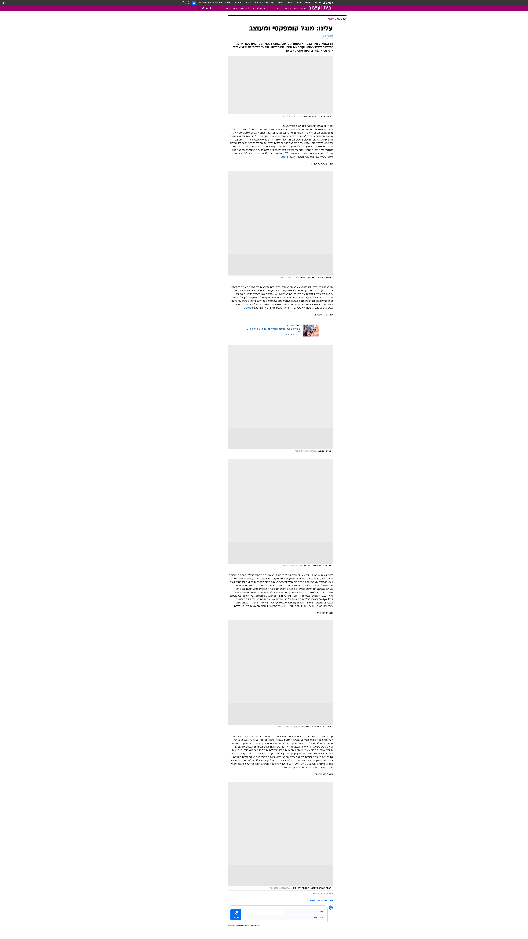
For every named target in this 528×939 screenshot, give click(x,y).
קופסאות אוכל (317, 894)
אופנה (227, 3)
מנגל (331, 894)
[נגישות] (4, 3)
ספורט (308, 3)
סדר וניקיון (253, 8)
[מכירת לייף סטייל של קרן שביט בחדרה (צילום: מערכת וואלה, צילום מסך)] (280, 674)
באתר (285, 157)
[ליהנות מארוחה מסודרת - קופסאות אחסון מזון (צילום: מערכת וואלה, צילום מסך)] (280, 836)
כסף (273, 3)
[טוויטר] (203, 8)
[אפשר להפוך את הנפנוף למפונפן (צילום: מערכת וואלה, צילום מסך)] (280, 87)
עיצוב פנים (263, 8)
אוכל (266, 3)
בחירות (299, 3)
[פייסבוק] (199, 8)
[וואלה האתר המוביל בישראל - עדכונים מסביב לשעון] (328, 2)
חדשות (317, 3)
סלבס (280, 3)
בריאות (257, 3)
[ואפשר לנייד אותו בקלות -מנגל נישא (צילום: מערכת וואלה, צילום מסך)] (280, 225)
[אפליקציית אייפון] (206, 8)
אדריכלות (244, 8)
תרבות (289, 3)
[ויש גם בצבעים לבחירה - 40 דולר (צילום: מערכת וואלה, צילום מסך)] (280, 513)
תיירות (248, 3)
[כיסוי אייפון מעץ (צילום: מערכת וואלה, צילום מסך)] (280, 399)
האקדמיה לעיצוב (291, 8)
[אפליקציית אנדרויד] (210, 8)
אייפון (326, 894)
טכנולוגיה (238, 3)
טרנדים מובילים (276, 8)
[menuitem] (316, 2)
